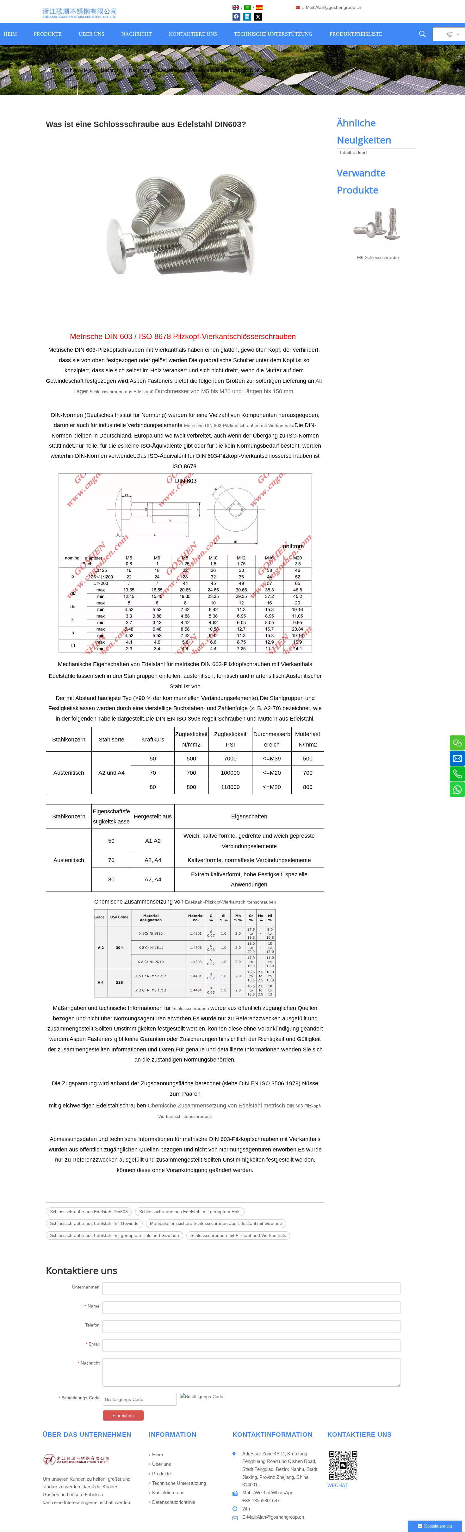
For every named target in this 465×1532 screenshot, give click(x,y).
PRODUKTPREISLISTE (356, 34)
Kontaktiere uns (167, 1492)
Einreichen (123, 1415)
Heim (157, 1454)
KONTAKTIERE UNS (193, 34)
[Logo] (79, 13)
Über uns (161, 1464)
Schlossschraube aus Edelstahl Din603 (89, 1211)
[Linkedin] (247, 17)
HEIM (10, 34)
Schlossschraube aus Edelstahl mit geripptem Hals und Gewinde (114, 1235)
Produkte (161, 1473)
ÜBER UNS (91, 34)
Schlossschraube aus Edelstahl (121, 391)
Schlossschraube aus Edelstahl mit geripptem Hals (189, 1211)
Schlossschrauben (191, 1008)
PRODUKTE (48, 34)
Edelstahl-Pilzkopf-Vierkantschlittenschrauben (230, 902)
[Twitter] (258, 17)
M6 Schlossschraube (378, 257)
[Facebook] (236, 17)
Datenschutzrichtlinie (173, 1502)
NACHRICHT (136, 34)
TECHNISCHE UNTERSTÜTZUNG (273, 34)
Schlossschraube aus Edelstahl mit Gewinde (94, 1223)
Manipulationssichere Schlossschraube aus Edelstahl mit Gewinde (216, 1223)
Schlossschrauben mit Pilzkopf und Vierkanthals (238, 1235)
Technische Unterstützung (178, 1483)
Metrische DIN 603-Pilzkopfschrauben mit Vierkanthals (238, 425)
